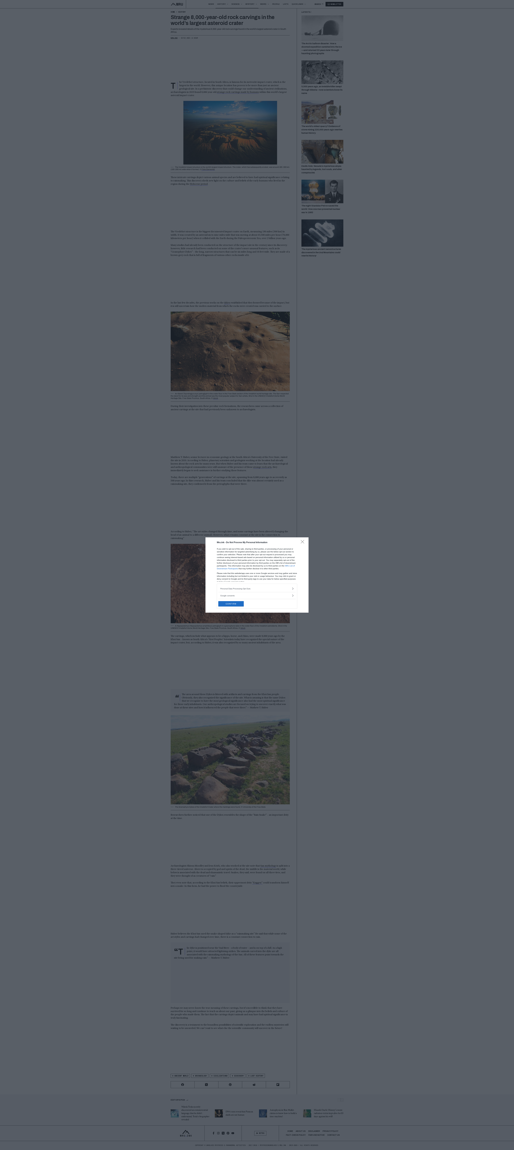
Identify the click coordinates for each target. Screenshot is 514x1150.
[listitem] (257, 588)
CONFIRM (231, 604)
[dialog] (257, 575)
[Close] (303, 542)
